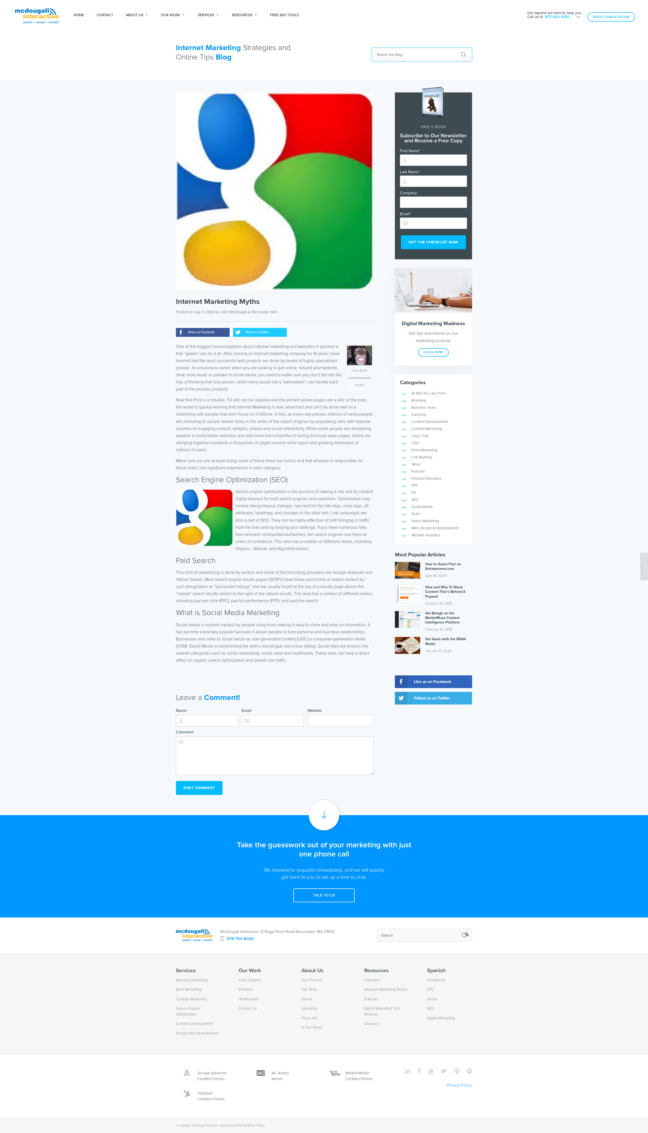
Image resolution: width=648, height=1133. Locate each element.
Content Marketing (426, 428)
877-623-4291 (557, 16)
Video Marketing (425, 521)
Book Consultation (611, 17)
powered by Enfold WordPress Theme (242, 1125)
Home (79, 15)
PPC (414, 485)
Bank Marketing (189, 989)
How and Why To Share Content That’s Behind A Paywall (445, 591)
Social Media (422, 506)
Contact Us (248, 1008)
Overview (372, 980)
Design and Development (197, 1033)
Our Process (311, 980)
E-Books (371, 999)
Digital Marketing (441, 1018)
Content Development (429, 421)
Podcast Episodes (426, 478)
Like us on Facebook (432, 681)
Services (206, 15)
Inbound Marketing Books (385, 989)
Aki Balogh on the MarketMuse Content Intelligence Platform (442, 617)
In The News (311, 1027)
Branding (418, 400)
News (416, 464)
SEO (274, 312)
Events (306, 999)
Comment (185, 732)
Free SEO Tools (284, 15)
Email (248, 710)
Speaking (309, 1008)
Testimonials (249, 999)
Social (432, 999)
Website (315, 710)
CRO (415, 443)
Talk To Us (324, 895)
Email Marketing (424, 450)
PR (413, 492)
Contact (105, 15)
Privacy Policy (459, 1085)
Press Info (309, 1018)
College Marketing (191, 999)
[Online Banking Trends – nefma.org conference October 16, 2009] (644, 566)
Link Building (421, 457)
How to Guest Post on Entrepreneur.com (443, 566)
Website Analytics (425, 535)
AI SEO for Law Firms (428, 393)
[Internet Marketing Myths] (275, 191)
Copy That (419, 436)
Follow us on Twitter (432, 698)
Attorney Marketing (192, 980)
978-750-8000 (240, 938)
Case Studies (250, 980)
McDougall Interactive (205, 1125)
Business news (423, 407)
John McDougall (233, 312)
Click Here (433, 352)
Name (182, 710)
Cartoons (419, 414)
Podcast (418, 471)
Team (415, 514)
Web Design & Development (435, 528)
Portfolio (246, 989)
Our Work (170, 15)
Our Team (309, 989)
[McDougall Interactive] (37, 15)
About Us (134, 15)
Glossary (371, 1023)
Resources (242, 15)
